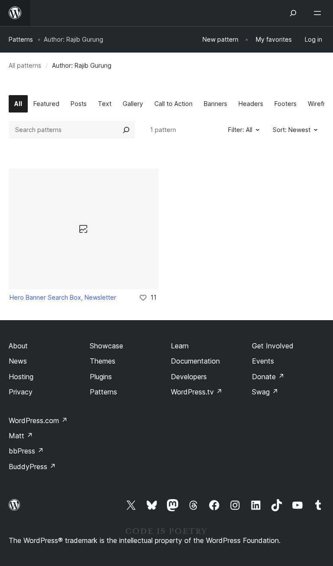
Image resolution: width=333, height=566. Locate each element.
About (18, 345)
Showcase (106, 345)
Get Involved (273, 345)
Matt (21, 435)
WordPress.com (38, 420)
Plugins (101, 376)
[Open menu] (319, 13)
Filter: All (240, 129)
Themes (102, 361)
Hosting (21, 376)
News (18, 361)
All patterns (25, 65)
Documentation (195, 361)
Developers (189, 376)
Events (263, 361)
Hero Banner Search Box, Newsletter (63, 297)
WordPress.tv (196, 391)
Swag (265, 391)
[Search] (126, 130)
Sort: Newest (291, 129)
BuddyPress (32, 466)
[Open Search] (293, 13)
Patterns (21, 39)
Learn (180, 345)
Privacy (21, 391)
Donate (268, 376)
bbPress (26, 451)
